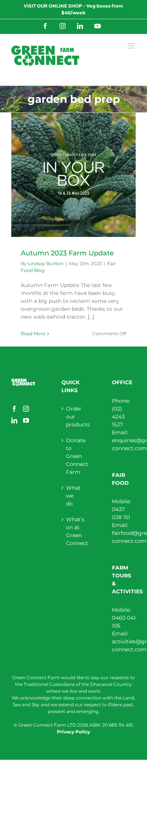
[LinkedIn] (14, 420)
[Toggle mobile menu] (132, 46)
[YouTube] (26, 420)
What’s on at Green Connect (73, 531)
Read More (33, 333)
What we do (73, 495)
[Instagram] (26, 409)
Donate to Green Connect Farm (73, 456)
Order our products (73, 416)
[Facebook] (14, 409)
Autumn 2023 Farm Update (67, 253)
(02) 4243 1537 (118, 416)
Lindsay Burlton (46, 263)
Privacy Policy (73, 732)
